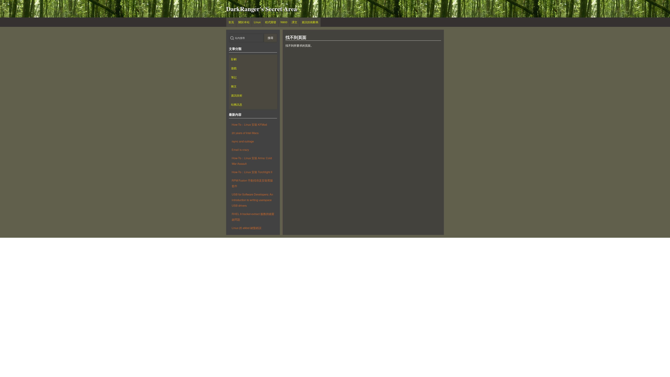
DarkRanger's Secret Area (261, 9)
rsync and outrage (243, 141)
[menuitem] (231, 22)
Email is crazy (240, 150)
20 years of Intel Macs (245, 133)
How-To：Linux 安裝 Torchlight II (252, 172)
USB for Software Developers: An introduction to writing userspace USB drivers (252, 200)
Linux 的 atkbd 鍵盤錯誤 (246, 228)
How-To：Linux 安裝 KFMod (249, 125)
